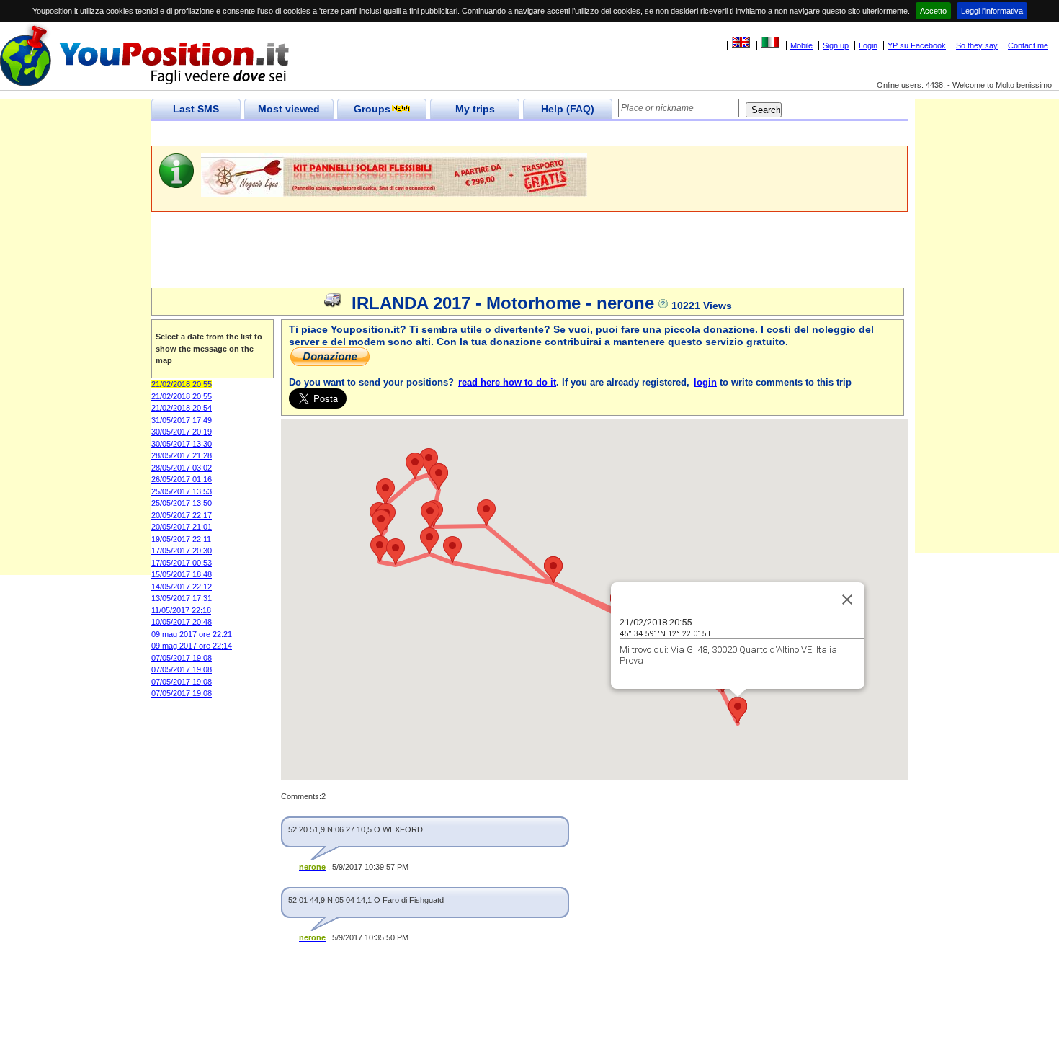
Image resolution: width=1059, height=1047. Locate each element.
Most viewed (289, 109)
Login (868, 45)
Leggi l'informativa (992, 10)
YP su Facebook (917, 45)
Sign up (836, 45)
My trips (475, 109)
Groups (372, 109)
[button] (486, 512)
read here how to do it (507, 382)
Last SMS (196, 109)
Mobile (801, 45)
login (705, 382)
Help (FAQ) (567, 109)
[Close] (847, 599)
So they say (977, 45)
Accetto (933, 10)
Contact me (1028, 45)
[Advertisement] (413, 133)
